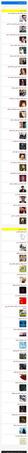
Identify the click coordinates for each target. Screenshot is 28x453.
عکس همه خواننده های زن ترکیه (19, 88)
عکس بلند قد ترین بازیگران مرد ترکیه (18, 184)
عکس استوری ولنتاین (21, 274)
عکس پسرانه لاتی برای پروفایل (19, 285)
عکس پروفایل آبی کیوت (21, 340)
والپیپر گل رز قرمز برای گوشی (20, 372)
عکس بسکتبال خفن (21, 404)
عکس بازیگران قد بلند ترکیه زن (19, 141)
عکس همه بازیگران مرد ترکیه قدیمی (18, 173)
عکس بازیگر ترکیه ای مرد (20, 194)
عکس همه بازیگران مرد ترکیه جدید (18, 162)
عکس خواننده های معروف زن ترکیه (18, 120)
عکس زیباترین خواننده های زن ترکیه (18, 56)
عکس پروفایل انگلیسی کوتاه (20, 329)
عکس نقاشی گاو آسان (21, 232)
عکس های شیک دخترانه (20, 383)
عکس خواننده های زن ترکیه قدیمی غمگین (16, 109)
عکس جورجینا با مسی (21, 242)
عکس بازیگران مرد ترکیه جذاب (19, 152)
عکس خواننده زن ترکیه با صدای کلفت (17, 98)
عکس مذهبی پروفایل (21, 253)
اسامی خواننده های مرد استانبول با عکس (17, 13)
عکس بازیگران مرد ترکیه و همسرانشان (17, 130)
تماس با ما (20, 3)
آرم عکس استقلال (22, 319)
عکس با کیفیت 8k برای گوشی (19, 351)
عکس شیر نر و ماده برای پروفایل (19, 414)
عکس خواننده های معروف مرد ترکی (18, 45)
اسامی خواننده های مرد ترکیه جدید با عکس (16, 24)
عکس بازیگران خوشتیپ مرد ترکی (18, 216)
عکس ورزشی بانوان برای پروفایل (19, 393)
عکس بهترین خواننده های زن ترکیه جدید (17, 77)
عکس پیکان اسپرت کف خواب (19, 361)
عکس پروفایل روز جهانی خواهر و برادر (17, 264)
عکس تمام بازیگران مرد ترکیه (19, 205)
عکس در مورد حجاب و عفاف (20, 425)
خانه (25, 3)
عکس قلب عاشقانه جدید (20, 296)
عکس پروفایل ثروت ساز (21, 436)
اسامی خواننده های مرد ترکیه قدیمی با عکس (16, 34)
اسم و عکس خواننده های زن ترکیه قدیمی (17, 66)
